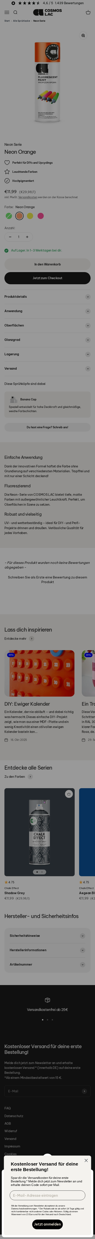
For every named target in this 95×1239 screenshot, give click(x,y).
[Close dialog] (86, 1160)
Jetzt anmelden (47, 1224)
